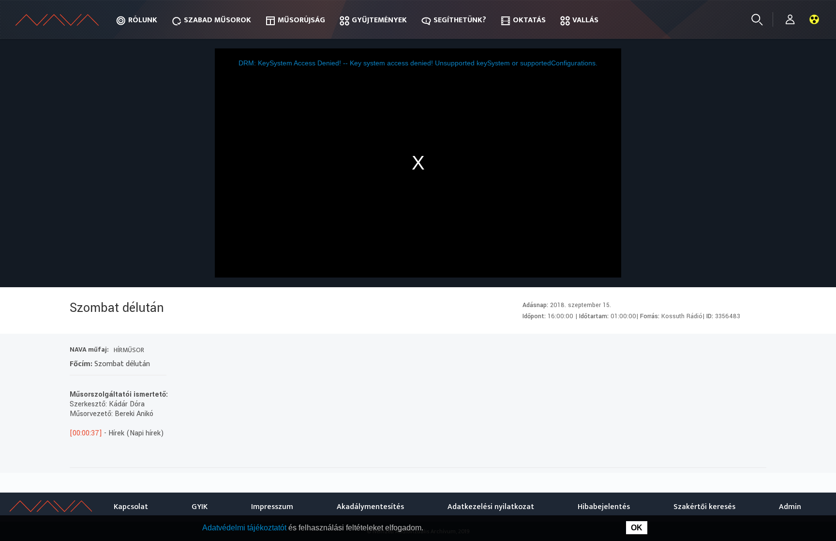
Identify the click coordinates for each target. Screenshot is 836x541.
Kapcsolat (131, 506)
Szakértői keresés (704, 506)
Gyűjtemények (379, 20)
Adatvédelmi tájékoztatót (245, 528)
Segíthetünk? (459, 20)
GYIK (200, 506)
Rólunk (142, 20)
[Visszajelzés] (756, 350)
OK (636, 528)
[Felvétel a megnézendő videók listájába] (686, 350)
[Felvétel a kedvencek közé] (669, 350)
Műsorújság (301, 20)
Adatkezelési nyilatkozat (491, 506)
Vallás (585, 20)
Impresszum (272, 506)
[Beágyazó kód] (721, 350)
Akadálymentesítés (370, 506)
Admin (790, 506)
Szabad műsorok (217, 20)
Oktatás (529, 20)
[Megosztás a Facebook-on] (739, 350)
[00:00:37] (86, 433)
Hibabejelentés (604, 506)
